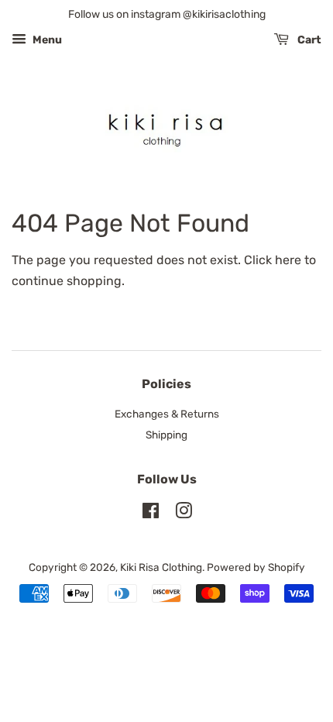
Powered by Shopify (256, 567)
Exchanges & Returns (167, 413)
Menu (46, 39)
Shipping (166, 434)
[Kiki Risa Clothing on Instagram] (183, 513)
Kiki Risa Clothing (161, 567)
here (288, 260)
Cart (308, 39)
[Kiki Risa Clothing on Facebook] (151, 513)
